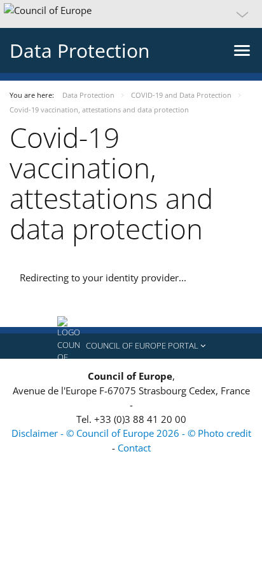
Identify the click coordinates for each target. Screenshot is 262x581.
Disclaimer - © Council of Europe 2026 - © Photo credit (131, 433)
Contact (134, 447)
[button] (131, 14)
